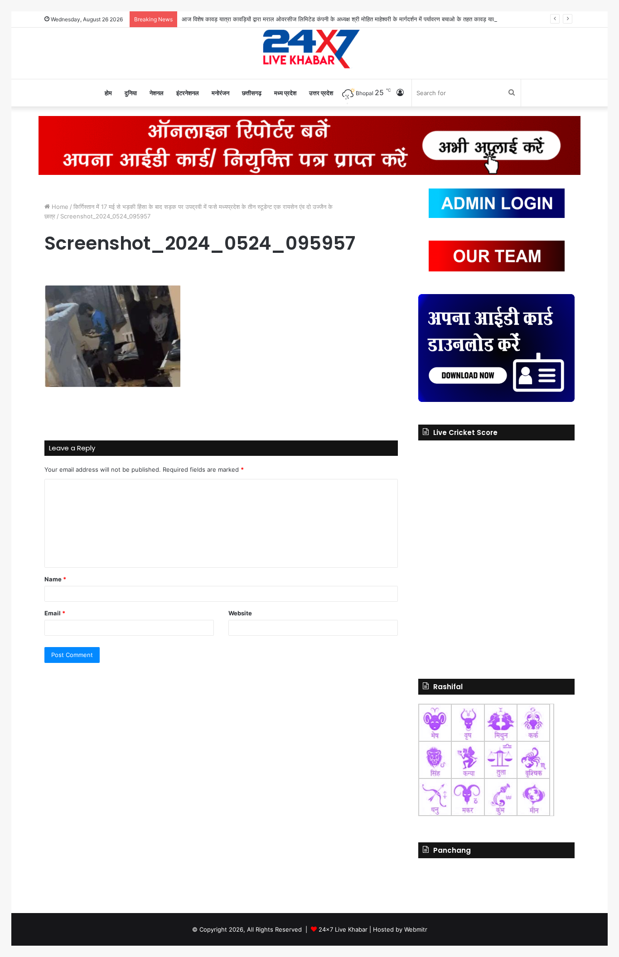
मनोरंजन (220, 93)
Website (240, 613)
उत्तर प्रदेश (321, 93)
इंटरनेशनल (187, 93)
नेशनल (157, 93)
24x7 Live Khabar (343, 929)
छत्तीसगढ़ (251, 93)
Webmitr (415, 929)
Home (59, 206)
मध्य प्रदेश (285, 93)
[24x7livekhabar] (309, 48)
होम (108, 93)
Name (55, 579)
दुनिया (131, 93)
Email (54, 613)
